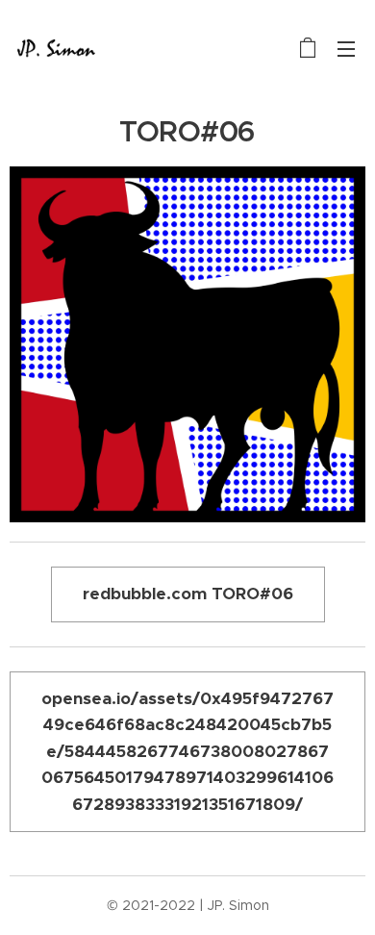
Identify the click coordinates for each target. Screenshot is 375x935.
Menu (346, 48)
